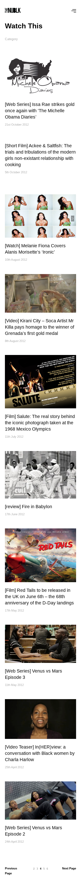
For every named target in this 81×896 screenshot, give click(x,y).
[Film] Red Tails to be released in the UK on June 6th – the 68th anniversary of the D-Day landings (39, 596)
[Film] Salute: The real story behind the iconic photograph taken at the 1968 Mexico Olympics (40, 423)
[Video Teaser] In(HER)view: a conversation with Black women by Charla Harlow (40, 753)
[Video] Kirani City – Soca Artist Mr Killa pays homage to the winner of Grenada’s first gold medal (39, 327)
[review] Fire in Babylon (28, 506)
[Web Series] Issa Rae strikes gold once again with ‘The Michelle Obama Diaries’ (40, 111)
